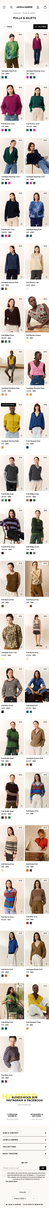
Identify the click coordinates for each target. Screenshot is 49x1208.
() (11, 1181)
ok (43, 1168)
